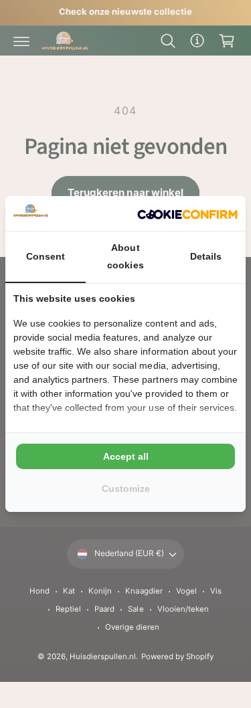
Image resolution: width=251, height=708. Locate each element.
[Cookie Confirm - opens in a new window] (187, 214)
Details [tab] (206, 256)
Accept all (126, 456)
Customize (126, 488)
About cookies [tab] (125, 256)
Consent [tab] (45, 256)
